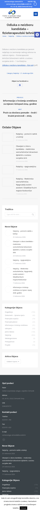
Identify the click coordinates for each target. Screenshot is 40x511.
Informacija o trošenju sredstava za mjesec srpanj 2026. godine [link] (22, 290)
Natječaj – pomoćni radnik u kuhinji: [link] (26, 135)
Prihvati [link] (23, 508)
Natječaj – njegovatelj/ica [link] (26, 166)
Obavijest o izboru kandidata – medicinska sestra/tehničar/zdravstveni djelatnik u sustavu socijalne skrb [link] (27, 152)
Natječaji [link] (16, 73)
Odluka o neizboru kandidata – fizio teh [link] (17, 65)
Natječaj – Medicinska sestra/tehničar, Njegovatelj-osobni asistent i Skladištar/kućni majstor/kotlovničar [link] (26, 185)
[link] (37, 34)
